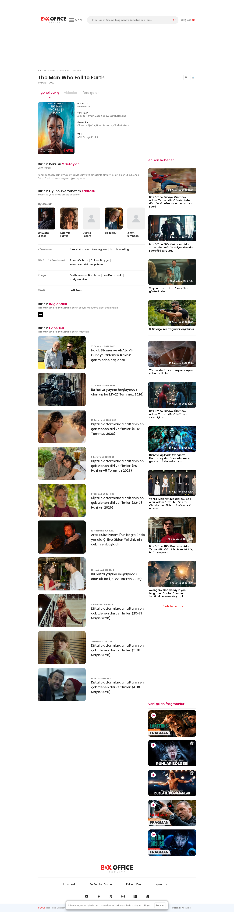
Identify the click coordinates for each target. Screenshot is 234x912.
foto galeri (90, 92)
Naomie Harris (104, 125)
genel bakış (49, 92)
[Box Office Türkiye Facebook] (98, 896)
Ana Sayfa (42, 70)
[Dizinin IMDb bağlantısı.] (40, 314)
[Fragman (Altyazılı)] (172, 842)
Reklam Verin (134, 884)
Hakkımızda (69, 884)
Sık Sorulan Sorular (101, 884)
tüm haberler (170, 606)
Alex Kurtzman (85, 116)
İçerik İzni (161, 884)
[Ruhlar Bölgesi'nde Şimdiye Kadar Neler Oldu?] (172, 753)
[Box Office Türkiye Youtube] (86, 896)
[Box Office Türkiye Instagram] (123, 896)
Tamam (160, 905)
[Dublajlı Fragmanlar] (172, 783)
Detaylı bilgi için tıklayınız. (139, 905)
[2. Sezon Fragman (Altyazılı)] (172, 813)
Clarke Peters (121, 125)
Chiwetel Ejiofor (86, 125)
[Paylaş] (193, 77)
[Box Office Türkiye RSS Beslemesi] (147, 896)
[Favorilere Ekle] (186, 77)
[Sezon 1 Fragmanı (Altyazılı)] (172, 723)
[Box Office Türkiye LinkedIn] (135, 896)
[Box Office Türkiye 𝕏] (110, 896)
